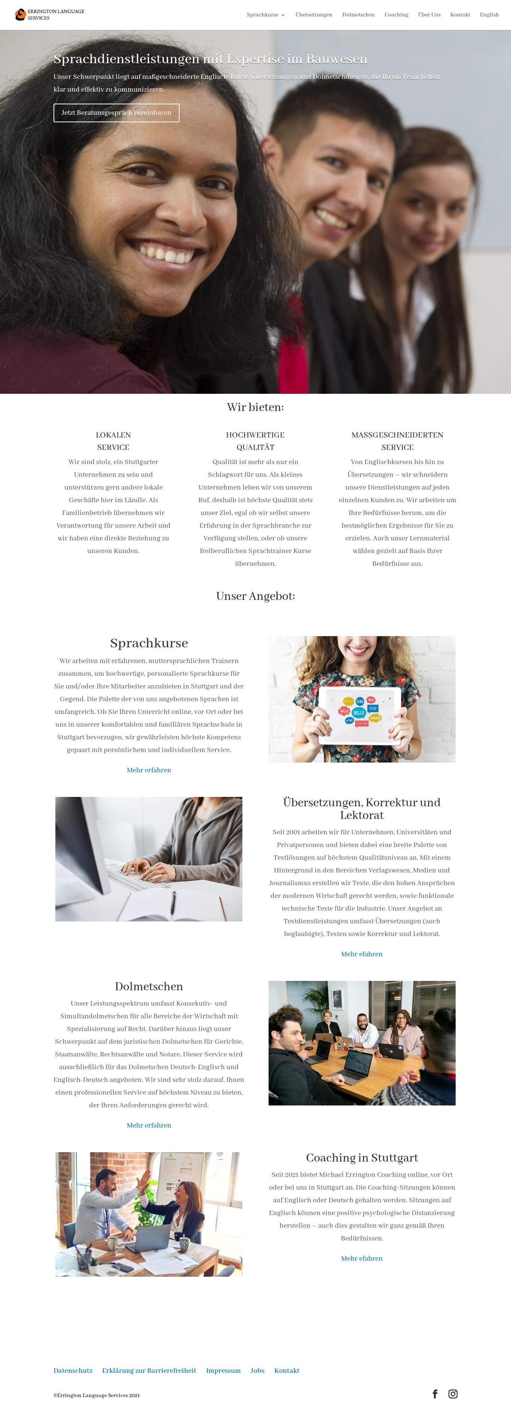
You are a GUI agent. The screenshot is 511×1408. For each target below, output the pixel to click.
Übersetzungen (314, 15)
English (489, 15)
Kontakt (460, 15)
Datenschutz (72, 1370)
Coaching (397, 15)
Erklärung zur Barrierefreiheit (149, 1370)
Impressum (223, 1370)
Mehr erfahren (149, 1125)
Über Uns (429, 15)
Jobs (257, 1370)
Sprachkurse (262, 15)
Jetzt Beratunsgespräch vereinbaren (116, 112)
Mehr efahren (362, 1258)
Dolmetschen (358, 15)
